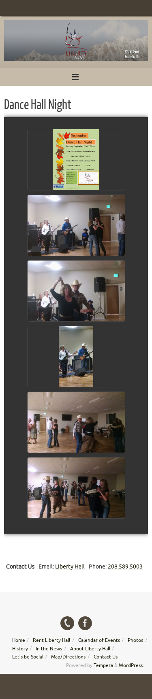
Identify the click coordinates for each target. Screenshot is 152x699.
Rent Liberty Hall (51, 640)
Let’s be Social (27, 657)
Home (18, 640)
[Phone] (67, 623)
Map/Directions (68, 657)
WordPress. (131, 665)
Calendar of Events (99, 640)
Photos (135, 640)
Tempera (103, 665)
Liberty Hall (70, 566)
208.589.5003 (125, 566)
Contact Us (106, 657)
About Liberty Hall (90, 649)
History (20, 649)
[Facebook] (85, 623)
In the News (49, 649)
